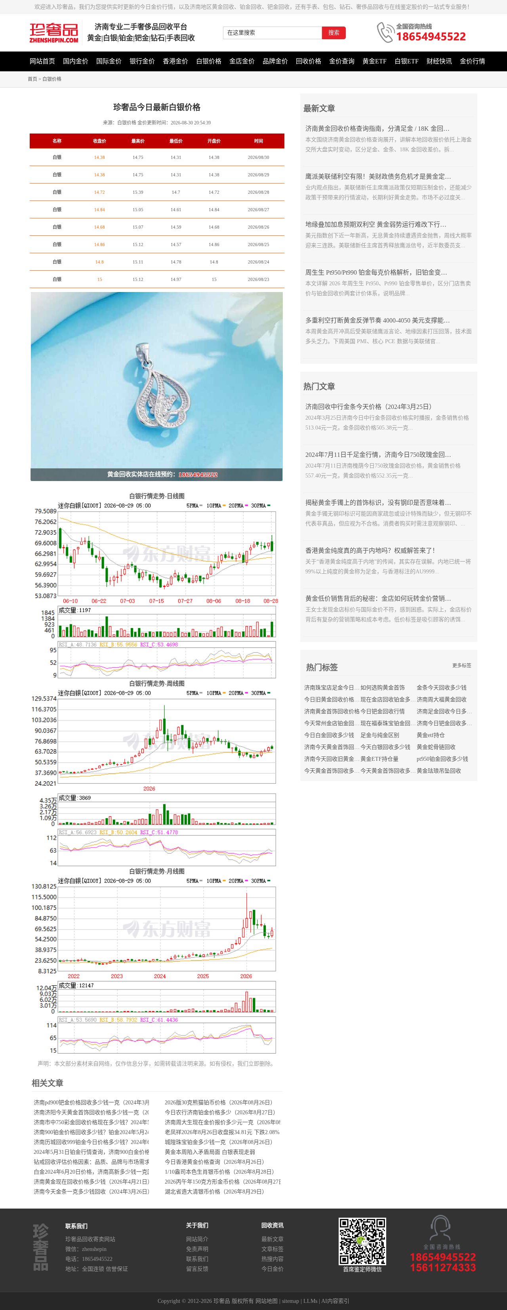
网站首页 (42, 61)
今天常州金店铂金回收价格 (337, 723)
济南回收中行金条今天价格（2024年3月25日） (370, 406)
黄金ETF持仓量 (379, 759)
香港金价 (175, 61)
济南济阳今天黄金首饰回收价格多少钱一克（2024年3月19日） (110, 1112)
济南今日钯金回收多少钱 (447, 723)
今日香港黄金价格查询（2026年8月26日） (216, 1162)
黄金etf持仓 (431, 735)
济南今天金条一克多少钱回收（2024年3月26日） (93, 1192)
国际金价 (109, 61)
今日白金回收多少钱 (329, 735)
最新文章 (272, 1239)
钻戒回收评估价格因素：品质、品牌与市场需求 (92, 1162)
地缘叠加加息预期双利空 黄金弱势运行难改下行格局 (379, 224)
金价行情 (472, 61)
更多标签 (461, 665)
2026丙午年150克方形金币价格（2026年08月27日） (227, 1182)
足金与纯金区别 (379, 735)
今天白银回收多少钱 (385, 747)
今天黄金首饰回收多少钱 (390, 771)
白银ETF (407, 61)
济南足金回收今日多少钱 (447, 711)
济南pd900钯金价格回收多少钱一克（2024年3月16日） (100, 1103)
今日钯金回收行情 (382, 711)
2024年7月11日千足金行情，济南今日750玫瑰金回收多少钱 (387, 454)
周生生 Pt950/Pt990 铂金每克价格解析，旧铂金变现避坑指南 (389, 272)
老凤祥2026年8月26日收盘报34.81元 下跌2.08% (222, 1132)
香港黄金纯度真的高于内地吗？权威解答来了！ (371, 550)
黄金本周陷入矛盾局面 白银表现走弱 (210, 1152)
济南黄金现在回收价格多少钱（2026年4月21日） (93, 1182)
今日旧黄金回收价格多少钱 (337, 700)
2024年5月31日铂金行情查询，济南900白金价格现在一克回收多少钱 (117, 1152)
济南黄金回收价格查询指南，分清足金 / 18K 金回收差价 (383, 128)
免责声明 (197, 1249)
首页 (32, 79)
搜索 (333, 33)
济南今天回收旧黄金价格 (334, 759)
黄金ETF (374, 61)
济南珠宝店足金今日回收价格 (340, 688)
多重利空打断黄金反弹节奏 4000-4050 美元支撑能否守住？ (387, 320)
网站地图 (266, 1301)
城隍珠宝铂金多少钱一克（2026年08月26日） (220, 1142)
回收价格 (308, 61)
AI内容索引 (335, 1301)
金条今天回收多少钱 (442, 688)
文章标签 (272, 1249)
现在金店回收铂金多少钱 (390, 700)
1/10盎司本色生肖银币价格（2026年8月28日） (221, 1172)
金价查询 (342, 61)
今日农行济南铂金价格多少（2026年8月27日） (221, 1112)
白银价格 (208, 61)
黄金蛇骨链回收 (436, 747)
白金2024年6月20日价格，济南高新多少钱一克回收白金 (102, 1172)
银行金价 (142, 61)
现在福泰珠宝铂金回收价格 (393, 723)
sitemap (290, 1301)
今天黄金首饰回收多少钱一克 (340, 771)
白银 (57, 157)
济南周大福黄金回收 (442, 700)
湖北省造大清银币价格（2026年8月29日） (216, 1192)
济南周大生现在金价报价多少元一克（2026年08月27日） (234, 1122)
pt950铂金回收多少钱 (442, 759)
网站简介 (197, 1239)
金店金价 (242, 61)
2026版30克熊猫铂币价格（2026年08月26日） (220, 1103)
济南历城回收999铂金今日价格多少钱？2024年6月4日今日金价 (110, 1142)
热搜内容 (272, 1259)
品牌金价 (275, 61)
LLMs (310, 1301)
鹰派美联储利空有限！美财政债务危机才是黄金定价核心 (384, 176)
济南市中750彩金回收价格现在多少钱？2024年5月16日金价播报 (111, 1122)
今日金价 (272, 1269)
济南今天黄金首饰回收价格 (337, 747)
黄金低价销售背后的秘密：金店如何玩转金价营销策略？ (384, 598)
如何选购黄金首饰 (382, 688)
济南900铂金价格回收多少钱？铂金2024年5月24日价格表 (103, 1132)
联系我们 (197, 1259)
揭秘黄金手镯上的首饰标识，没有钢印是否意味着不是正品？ (391, 502)
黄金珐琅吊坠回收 (439, 771)
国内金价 (75, 61)
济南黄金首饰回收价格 (332, 711)
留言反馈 (197, 1269)
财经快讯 (439, 61)
